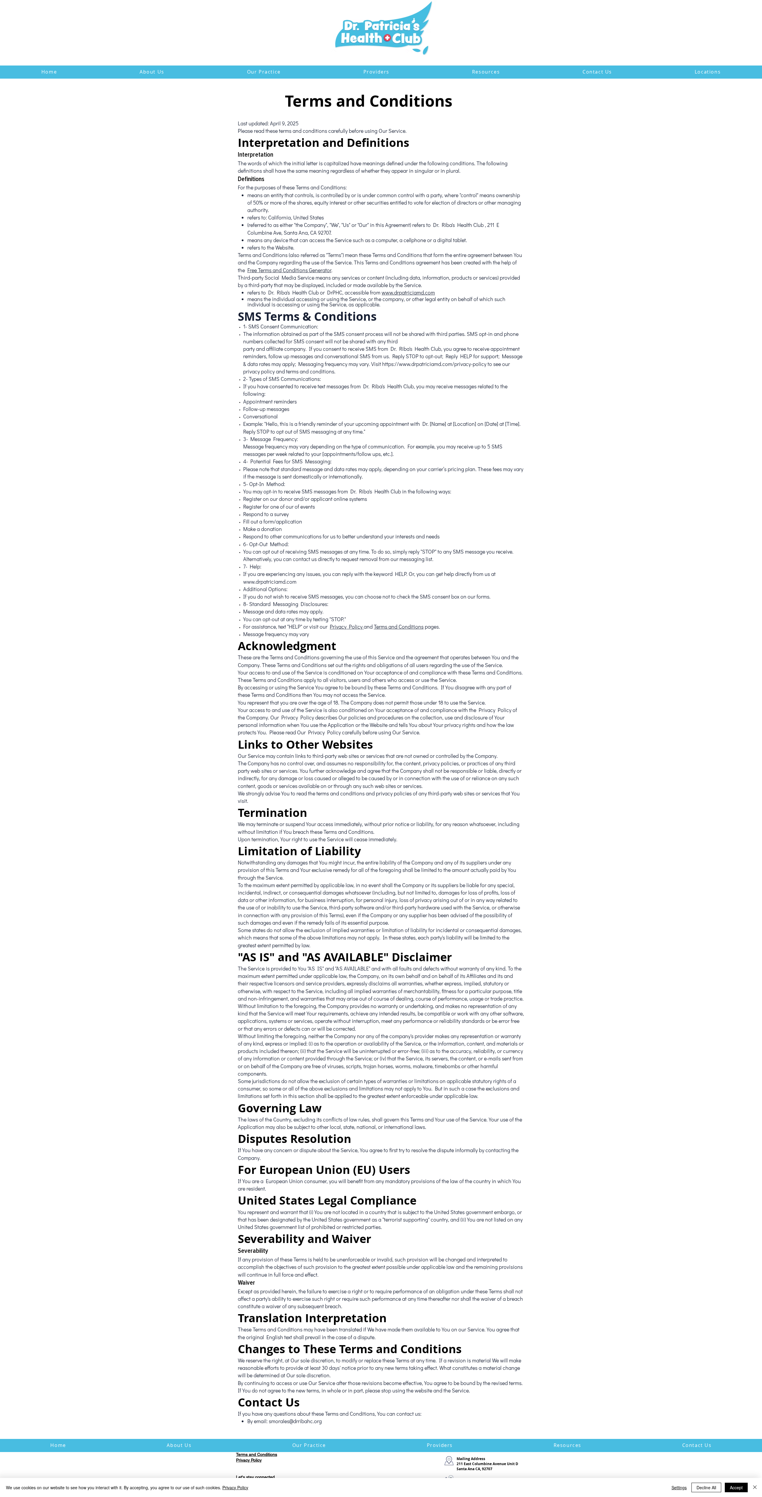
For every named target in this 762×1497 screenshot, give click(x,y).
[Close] (754, 1487)
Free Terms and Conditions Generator (289, 270)
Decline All (706, 1487)
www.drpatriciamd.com (408, 292)
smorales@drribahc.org (295, 1421)
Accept (736, 1487)
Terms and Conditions (399, 626)
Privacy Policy (347, 626)
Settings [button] (679, 1487)
